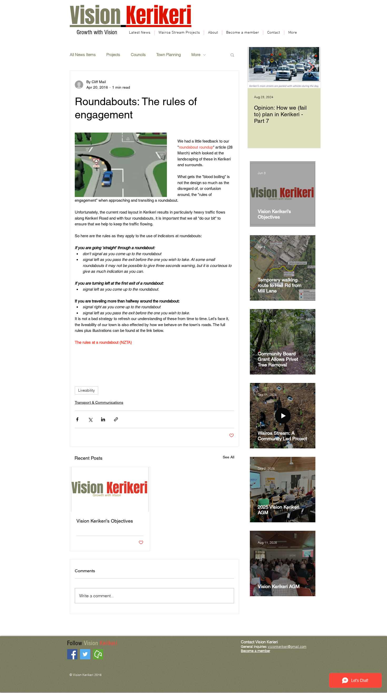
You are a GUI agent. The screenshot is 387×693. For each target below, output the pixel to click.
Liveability (86, 390)
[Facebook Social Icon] (72, 654)
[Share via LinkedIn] (103, 419)
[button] (232, 55)
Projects (113, 54)
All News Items (83, 54)
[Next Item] (311, 67)
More (195, 54)
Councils (138, 54)
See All (228, 457)
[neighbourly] (98, 654)
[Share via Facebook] (77, 419)
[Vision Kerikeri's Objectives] (110, 489)
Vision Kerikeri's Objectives (104, 521)
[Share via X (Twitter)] (90, 419)
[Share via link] (115, 419)
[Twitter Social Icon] (85, 654)
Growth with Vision (96, 32)
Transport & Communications (99, 402)
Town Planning (168, 54)
